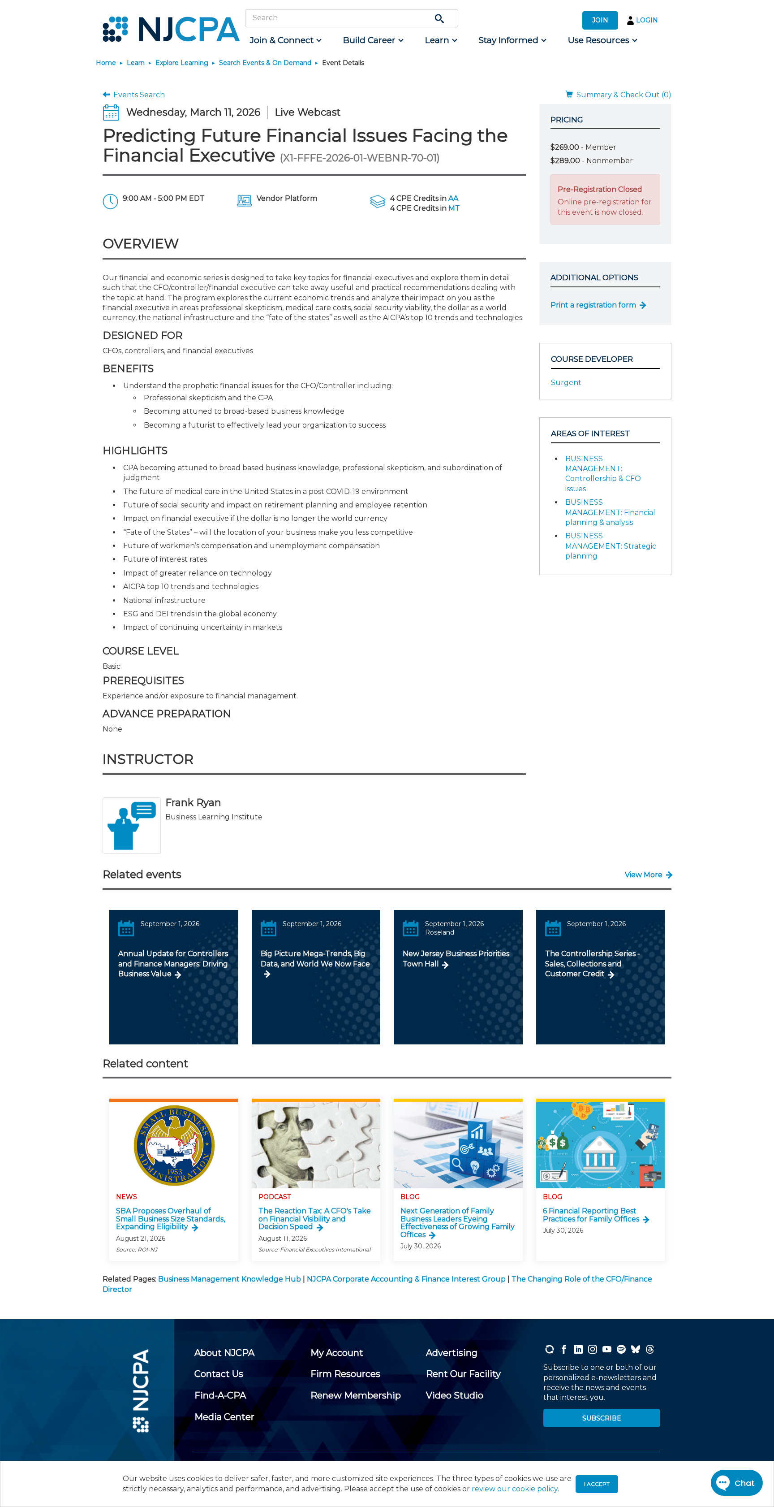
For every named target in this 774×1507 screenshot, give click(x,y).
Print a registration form (593, 305)
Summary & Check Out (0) (622, 95)
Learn (136, 63)
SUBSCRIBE (601, 1418)
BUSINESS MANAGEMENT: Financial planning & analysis (610, 512)
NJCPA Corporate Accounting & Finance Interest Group (406, 1279)
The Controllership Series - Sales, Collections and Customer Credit (592, 963)
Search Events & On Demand (265, 63)
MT (454, 208)
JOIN (600, 20)
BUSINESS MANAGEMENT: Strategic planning (610, 546)
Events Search (137, 95)
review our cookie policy (515, 1489)
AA (453, 198)
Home (106, 63)
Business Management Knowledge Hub (229, 1279)
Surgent (566, 382)
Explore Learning (181, 63)
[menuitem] (285, 40)
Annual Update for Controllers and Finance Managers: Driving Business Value (173, 963)
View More (643, 874)
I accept (597, 1484)
